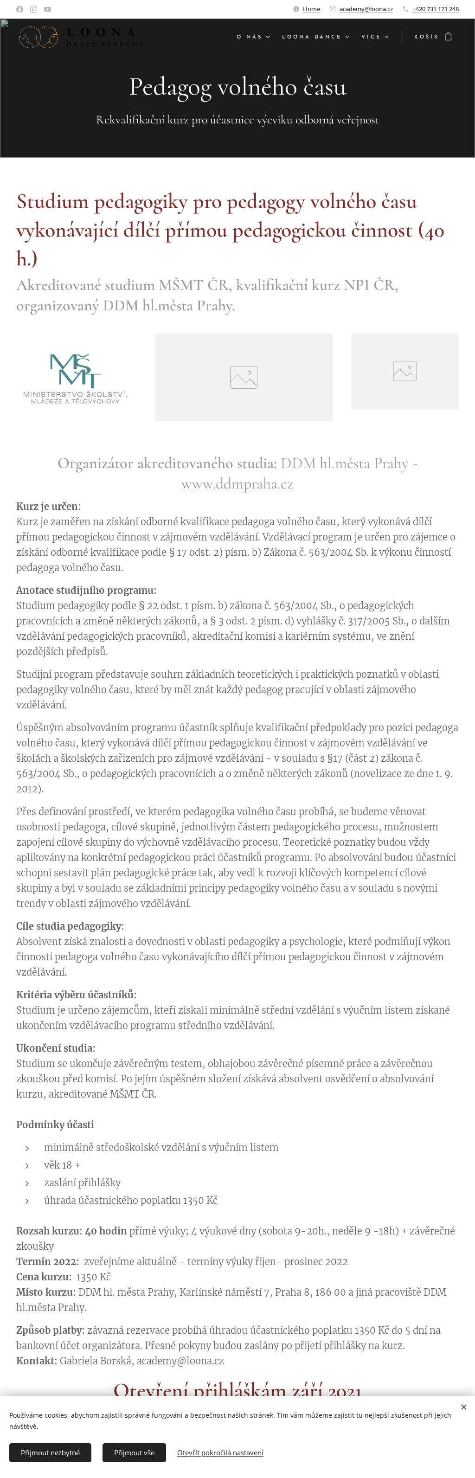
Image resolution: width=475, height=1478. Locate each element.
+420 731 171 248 (435, 9)
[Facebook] (20, 9)
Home (311, 9)
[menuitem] (254, 37)
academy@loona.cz (366, 9)
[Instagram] (33, 9)
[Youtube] (47, 9)
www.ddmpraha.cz (237, 483)
